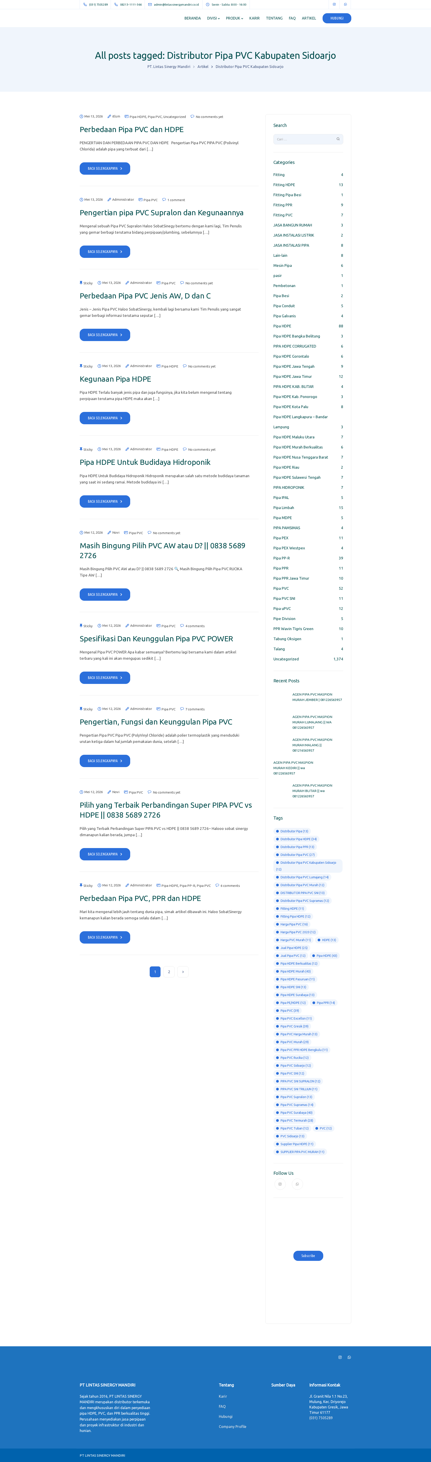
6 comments (230, 885)
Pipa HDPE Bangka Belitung (296, 336)
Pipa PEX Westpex (289, 548)
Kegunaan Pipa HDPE (115, 378)
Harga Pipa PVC (294, 924)
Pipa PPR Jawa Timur (291, 578)
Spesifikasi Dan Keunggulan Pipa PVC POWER (156, 638)
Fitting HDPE (284, 185)
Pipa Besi (281, 296)
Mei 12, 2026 (93, 532)
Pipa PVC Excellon (296, 1018)
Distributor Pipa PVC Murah (302, 885)
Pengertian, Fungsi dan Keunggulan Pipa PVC (156, 721)
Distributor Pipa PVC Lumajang (305, 877)
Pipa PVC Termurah (297, 1120)
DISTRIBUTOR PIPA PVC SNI (303, 893)
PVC (326, 1128)
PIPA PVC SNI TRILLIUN (299, 1089)
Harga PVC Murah (296, 940)
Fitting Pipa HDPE (295, 916)
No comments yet (209, 116)
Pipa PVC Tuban (295, 1128)
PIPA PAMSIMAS (286, 528)
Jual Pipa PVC (293, 955)
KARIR (254, 18)
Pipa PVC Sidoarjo (296, 1065)
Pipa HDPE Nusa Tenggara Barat (300, 457)
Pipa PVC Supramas (297, 1105)
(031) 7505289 (321, 1418)
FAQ (292, 18)
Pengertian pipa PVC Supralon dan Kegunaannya (162, 212)
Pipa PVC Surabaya (296, 1112)
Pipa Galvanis (284, 316)
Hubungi (226, 1416)
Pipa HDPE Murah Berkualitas (298, 447)
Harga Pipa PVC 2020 (298, 932)
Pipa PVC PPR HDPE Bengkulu (304, 1050)
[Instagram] (334, 4)
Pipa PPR (280, 568)
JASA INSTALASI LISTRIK (293, 235)
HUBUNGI (336, 18)
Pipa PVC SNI (284, 598)
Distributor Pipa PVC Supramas (305, 901)
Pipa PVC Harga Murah (299, 1034)
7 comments (195, 709)
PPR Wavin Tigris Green (293, 629)
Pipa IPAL (281, 497)
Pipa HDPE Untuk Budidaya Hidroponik (145, 462)
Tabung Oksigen (287, 639)
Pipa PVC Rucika (295, 1058)
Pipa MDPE (282, 518)
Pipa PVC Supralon (296, 1097)
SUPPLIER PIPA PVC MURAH (302, 1152)
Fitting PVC (282, 215)
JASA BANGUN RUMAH (292, 225)
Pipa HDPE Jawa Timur (292, 376)
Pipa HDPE (138, 116)
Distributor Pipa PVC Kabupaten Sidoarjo (306, 866)
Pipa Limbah (283, 507)
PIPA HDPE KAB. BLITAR (293, 386)
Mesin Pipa (282, 265)
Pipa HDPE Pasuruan (298, 979)
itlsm (116, 116)
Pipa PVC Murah (295, 1042)
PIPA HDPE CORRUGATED (294, 346)
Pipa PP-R (187, 885)
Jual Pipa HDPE (294, 948)
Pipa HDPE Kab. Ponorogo (295, 396)
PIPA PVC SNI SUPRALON (300, 1081)
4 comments (195, 626)
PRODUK (233, 18)
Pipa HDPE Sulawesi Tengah (297, 477)
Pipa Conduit (284, 306)
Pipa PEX (280, 538)
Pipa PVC (155, 116)
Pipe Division (284, 618)
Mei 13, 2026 (93, 116)
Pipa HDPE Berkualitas (299, 963)
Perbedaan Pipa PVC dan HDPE (132, 129)
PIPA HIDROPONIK (288, 487)
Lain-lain (280, 255)
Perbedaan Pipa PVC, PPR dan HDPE (140, 898)
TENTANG (274, 18)
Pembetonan (284, 285)
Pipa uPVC (282, 608)
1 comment (176, 200)
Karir (223, 1396)
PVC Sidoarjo (292, 1136)
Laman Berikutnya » (183, 971)
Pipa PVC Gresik (294, 1026)
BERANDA (193, 18)
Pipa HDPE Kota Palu (290, 407)
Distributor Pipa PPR (297, 847)
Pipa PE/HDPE (293, 1003)
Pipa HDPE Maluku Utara (293, 437)
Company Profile (232, 1427)
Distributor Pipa (294, 831)
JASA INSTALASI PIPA (291, 245)
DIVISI (212, 18)
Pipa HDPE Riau (286, 467)
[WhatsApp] (345, 4)
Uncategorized (174, 116)
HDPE (329, 940)
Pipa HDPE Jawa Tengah (293, 366)
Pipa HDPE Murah (296, 971)
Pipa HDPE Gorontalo (291, 356)
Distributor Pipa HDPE (299, 839)
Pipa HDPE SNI (293, 987)
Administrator (123, 199)
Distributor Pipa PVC (298, 855)
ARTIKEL (309, 18)
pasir (277, 275)
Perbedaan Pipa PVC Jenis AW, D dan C (145, 295)
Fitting (279, 174)
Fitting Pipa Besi (287, 195)
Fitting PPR (282, 205)
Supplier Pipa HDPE (297, 1144)
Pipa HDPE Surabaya (297, 995)
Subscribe (308, 1256)
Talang (279, 649)
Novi (115, 532)
